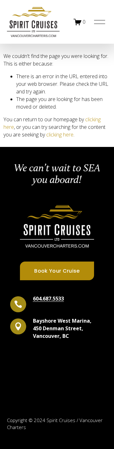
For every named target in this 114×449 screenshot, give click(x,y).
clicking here (59, 134)
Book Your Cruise (56, 271)
